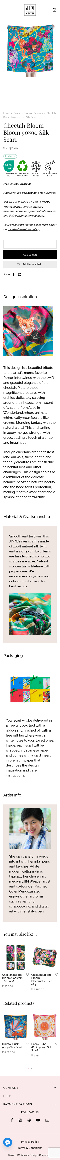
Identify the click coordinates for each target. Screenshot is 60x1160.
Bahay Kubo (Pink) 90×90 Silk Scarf (41, 1047)
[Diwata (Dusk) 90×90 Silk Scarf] (15, 1026)
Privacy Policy (30, 1141)
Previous (10, 50)
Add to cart (30, 254)
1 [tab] (28, 1068)
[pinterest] (29, 1120)
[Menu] (5, 10)
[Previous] (7, 1033)
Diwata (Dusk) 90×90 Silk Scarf (12, 1045)
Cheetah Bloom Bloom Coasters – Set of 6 (12, 978)
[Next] (54, 1033)
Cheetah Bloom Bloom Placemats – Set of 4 (41, 979)
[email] (47, 1120)
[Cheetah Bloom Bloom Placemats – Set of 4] (44, 957)
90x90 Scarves (34, 113)
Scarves (18, 113)
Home (6, 113)
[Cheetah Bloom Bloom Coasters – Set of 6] (15, 957)
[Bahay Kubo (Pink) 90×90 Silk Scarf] (44, 1026)
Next (49, 50)
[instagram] (20, 1120)
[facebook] (12, 1120)
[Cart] (55, 10)
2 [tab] (31, 1068)
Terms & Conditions (30, 1148)
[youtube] (38, 1120)
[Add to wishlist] (27, 974)
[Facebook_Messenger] (7, 1142)
